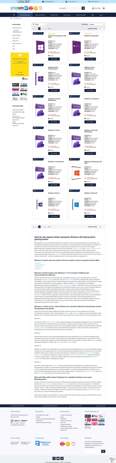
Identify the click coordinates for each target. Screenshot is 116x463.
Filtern (37, 24)
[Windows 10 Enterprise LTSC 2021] (76, 173)
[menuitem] (103, 8)
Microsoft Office (16, 35)
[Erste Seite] (33, 28)
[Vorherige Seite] (37, 28)
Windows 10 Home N (90, 193)
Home (58, 342)
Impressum (15, 125)
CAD (13, 46)
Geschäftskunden (49, 1)
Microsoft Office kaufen (94, 389)
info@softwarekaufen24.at (18, 425)
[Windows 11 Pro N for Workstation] (76, 141)
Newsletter (64, 419)
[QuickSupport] (45, 443)
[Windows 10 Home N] (76, 204)
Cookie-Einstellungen (17, 110)
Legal (62, 417)
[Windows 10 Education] (76, 47)
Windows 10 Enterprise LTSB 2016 (57, 36)
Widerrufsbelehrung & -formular (69, 428)
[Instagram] (62, 458)
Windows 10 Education (91, 36)
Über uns (63, 422)
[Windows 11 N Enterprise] (40, 173)
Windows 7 (38, 263)
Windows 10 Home (89, 353)
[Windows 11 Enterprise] (76, 110)
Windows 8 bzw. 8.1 (40, 265)
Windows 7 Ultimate (47, 279)
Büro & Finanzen (16, 43)
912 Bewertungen (20, 74)
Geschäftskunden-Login (18, 112)
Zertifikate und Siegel (66, 426)
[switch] (112, 461)
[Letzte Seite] (45, 28)
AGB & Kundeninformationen (18, 122)
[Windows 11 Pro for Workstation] (40, 110)
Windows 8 (67, 313)
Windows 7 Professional (40, 327)
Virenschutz (15, 41)
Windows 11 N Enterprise (56, 162)
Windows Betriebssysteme (17, 31)
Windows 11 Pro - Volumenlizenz (89, 68)
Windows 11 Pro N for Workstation (91, 131)
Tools (13, 49)
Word (91, 384)
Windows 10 (38, 267)
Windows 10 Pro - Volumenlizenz (53, 68)
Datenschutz (15, 120)
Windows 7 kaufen (51, 322)
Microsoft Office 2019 (46, 384)
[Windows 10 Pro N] (40, 204)
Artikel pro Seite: (92, 28)
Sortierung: (85, 24)
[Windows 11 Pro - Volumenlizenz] (76, 79)
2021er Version (65, 384)
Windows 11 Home (77, 248)
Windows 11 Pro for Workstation (54, 99)
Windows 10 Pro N (53, 193)
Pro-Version (70, 342)
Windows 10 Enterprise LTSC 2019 (78, 355)
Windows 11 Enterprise (91, 99)
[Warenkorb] (103, 8)
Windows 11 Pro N (53, 130)
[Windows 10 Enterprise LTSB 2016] (40, 47)
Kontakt (14, 114)
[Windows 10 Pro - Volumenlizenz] (40, 79)
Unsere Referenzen (66, 424)
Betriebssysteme (16, 28)
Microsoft (58, 254)
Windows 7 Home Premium (65, 285)
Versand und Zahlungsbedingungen (18, 116)
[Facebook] (54, 458)
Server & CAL (15, 38)
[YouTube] (58, 458)
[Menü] (113, 457)
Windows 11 (38, 268)
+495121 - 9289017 (20, 421)
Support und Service (66, 420)
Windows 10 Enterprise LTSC (92, 248)
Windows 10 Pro (68, 279)
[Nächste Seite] (42, 28)
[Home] (14, 15)
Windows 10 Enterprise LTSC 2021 (93, 162)
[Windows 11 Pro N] (40, 141)
